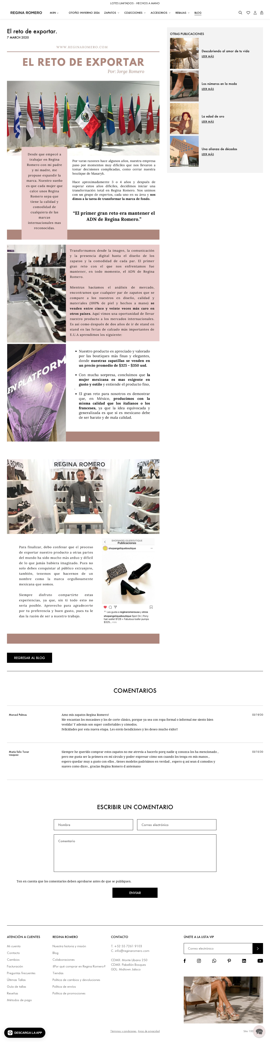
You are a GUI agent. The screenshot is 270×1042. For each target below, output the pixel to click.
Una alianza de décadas (219, 149)
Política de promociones (69, 993)
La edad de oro (213, 116)
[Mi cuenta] (255, 13)
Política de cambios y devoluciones (76, 980)
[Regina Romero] (26, 12)
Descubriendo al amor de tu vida (225, 51)
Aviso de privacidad (149, 1031)
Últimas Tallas (16, 980)
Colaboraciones (64, 959)
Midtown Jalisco (130, 969)
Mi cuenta (13, 946)
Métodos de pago (19, 1000)
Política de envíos (64, 986)
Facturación (15, 966)
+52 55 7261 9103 (128, 946)
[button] (240, 13)
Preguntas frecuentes (21, 973)
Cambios (13, 959)
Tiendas (58, 973)
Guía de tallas (16, 986)
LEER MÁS (208, 56)
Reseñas (12, 993)
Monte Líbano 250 (134, 960)
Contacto (13, 953)
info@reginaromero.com (132, 951)
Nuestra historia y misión (69, 946)
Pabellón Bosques (134, 965)
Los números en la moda (219, 83)
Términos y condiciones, (123, 1031)
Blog (55, 953)
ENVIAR (257, 948)
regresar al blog (29, 658)
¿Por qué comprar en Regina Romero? (79, 966)
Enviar (135, 893)
